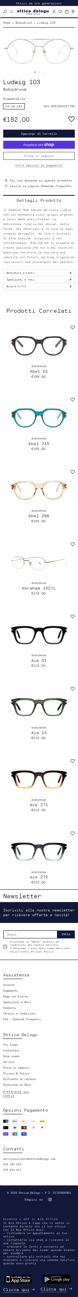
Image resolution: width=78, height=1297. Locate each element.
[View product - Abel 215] (39, 418)
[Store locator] (73, 11)
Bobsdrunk (39, 366)
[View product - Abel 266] (39, 490)
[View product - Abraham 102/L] (39, 562)
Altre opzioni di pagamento (39, 165)
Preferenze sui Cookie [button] (16, 1093)
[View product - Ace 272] (39, 851)
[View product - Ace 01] (39, 634)
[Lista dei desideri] (60, 11)
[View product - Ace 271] (39, 779)
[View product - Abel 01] (39, 345)
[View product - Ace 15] (39, 707)
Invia (65, 934)
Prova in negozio (39, 155)
